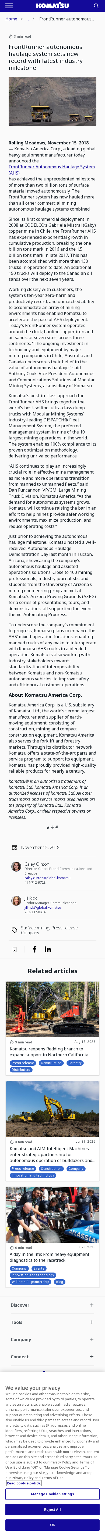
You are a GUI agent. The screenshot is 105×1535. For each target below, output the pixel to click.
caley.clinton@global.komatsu (47, 878)
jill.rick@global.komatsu (42, 907)
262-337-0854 (35, 912)
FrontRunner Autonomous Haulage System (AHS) (52, 170)
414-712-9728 (35, 882)
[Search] (96, 6)
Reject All (52, 1509)
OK (52, 1524)
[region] (52, 1453)
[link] (35, 949)
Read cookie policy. (24, 1483)
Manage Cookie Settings (52, 1493)
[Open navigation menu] (9, 6)
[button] (18, 949)
